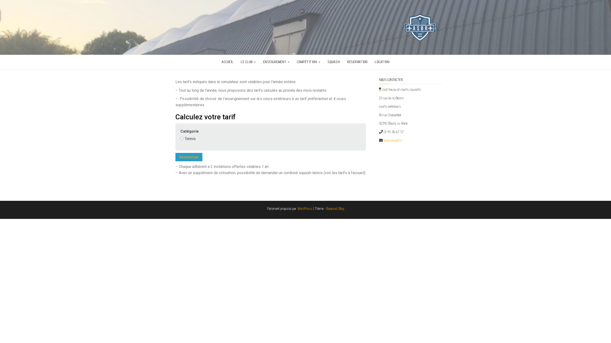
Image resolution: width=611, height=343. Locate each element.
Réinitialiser (189, 157)
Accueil (227, 62)
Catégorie (189, 131)
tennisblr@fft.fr (393, 140)
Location (382, 62)
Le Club (247, 62)
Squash (333, 62)
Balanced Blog (335, 208)
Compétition (307, 62)
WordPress (304, 208)
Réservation (357, 62)
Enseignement (275, 62)
